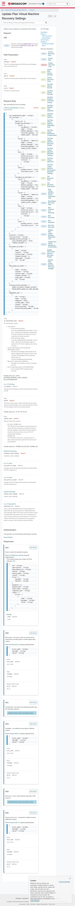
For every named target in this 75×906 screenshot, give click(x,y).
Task (13, 561)
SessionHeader (8, 537)
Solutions (25, 898)
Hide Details (33, 547)
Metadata (9, 614)
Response (44, 41)
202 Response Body (48, 43)
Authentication (45, 40)
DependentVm (12, 504)
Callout (10, 463)
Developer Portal (35, 4)
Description (44, 32)
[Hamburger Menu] (3, 2)
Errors (44, 45)
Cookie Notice (34, 900)
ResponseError (14, 644)
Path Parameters (47, 36)
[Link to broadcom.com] (17, 3)
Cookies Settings (64, 882)
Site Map (33, 904)
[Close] (70, 878)
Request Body (46, 38)
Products (18, 898)
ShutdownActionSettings (10, 451)
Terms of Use (51, 904)
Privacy (28, 904)
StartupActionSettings (9, 491)
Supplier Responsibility (42, 904)
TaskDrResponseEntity (17, 555)
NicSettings (12, 384)
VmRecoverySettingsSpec (11, 107)
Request (43, 34)
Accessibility (22, 904)
